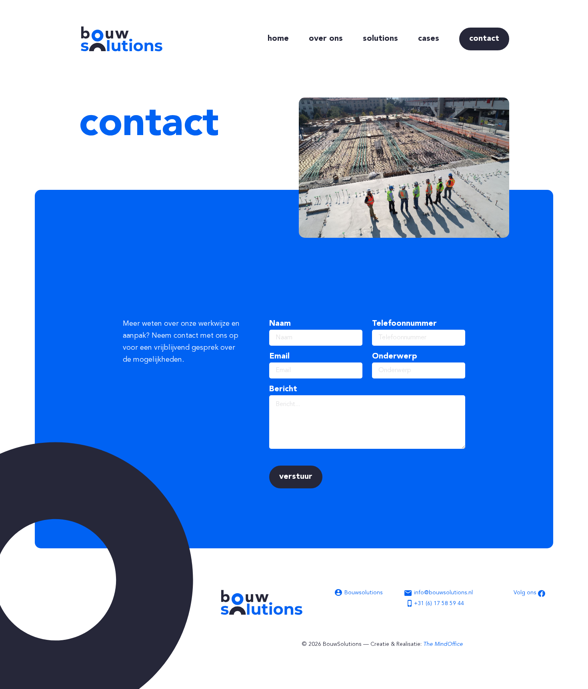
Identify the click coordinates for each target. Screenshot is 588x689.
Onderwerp (394, 356)
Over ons (326, 39)
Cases (428, 39)
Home (278, 39)
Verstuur (295, 477)
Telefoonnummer (404, 324)
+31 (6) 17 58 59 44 (439, 603)
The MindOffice (443, 644)
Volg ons (526, 592)
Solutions (380, 39)
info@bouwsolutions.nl (443, 592)
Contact (484, 39)
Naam (280, 324)
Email (279, 356)
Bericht (283, 389)
